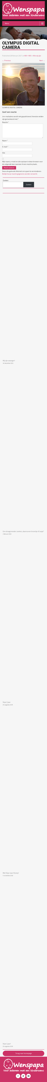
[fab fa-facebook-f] (18, 1076)
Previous (6, 60)
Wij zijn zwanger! (9, 360)
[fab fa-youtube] (28, 1076)
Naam (5, 140)
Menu (7, 23)
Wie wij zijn (37, 56)
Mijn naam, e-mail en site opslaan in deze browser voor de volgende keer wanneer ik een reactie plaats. (22, 162)
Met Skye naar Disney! (11, 873)
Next (42, 60)
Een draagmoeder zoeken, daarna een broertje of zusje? (23, 531)
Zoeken (28, 184)
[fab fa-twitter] (23, 1076)
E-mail (5, 147)
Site (3, 153)
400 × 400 (27, 56)
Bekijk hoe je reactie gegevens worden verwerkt (19, 174)
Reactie (5, 122)
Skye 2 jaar (6, 702)
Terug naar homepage (23, 1053)
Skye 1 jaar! (7, 1044)
